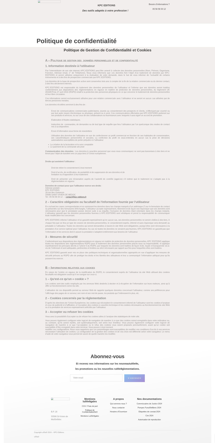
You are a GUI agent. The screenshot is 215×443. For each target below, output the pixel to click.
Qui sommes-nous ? (118, 404)
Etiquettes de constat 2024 (149, 412)
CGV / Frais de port (90, 406)
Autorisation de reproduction (149, 419)
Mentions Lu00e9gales (90, 416)
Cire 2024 (149, 416)
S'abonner (134, 378)
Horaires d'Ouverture (118, 412)
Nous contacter (118, 408)
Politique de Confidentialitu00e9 (89, 411)
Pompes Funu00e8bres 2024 (149, 408)
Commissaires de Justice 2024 (149, 404)
